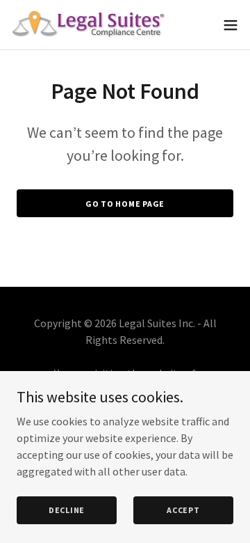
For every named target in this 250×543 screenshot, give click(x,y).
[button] (230, 25)
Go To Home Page (125, 203)
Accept (183, 510)
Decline (67, 510)
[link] (89, 25)
